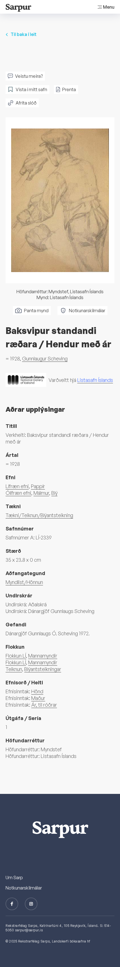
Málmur (41, 493)
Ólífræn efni (18, 493)
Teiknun (14, 669)
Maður (38, 698)
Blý (54, 493)
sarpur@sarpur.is (29, 930)
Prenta (69, 89)
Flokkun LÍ (16, 656)
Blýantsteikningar (42, 669)
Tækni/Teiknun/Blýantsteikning (39, 515)
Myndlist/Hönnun (24, 582)
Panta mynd (36, 310)
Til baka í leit (24, 34)
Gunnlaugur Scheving (45, 358)
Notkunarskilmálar (87, 310)
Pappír (38, 486)
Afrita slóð (26, 103)
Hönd (37, 691)
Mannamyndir (42, 656)
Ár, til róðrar (44, 705)
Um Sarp (14, 877)
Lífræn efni (17, 486)
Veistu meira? (29, 76)
